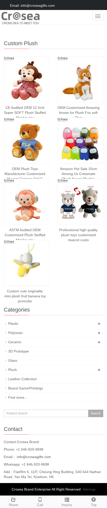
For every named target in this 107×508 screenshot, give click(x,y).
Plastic (13, 324)
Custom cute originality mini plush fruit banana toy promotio (25, 296)
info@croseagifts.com (33, 457)
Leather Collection (22, 379)
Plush (12, 370)
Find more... (17, 397)
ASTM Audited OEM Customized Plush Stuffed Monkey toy (25, 235)
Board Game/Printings (25, 388)
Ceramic (14, 342)
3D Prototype (18, 351)
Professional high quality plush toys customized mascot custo (78, 235)
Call (40, 505)
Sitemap (89, 489)
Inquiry (66, 505)
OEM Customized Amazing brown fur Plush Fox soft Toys (78, 113)
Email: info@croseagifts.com (32, 5)
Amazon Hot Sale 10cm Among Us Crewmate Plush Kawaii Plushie (78, 174)
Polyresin (15, 333)
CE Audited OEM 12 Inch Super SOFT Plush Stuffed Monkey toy (25, 113)
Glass (12, 360)
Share (13, 505)
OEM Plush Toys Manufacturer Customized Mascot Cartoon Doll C (24, 174)
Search (96, 413)
